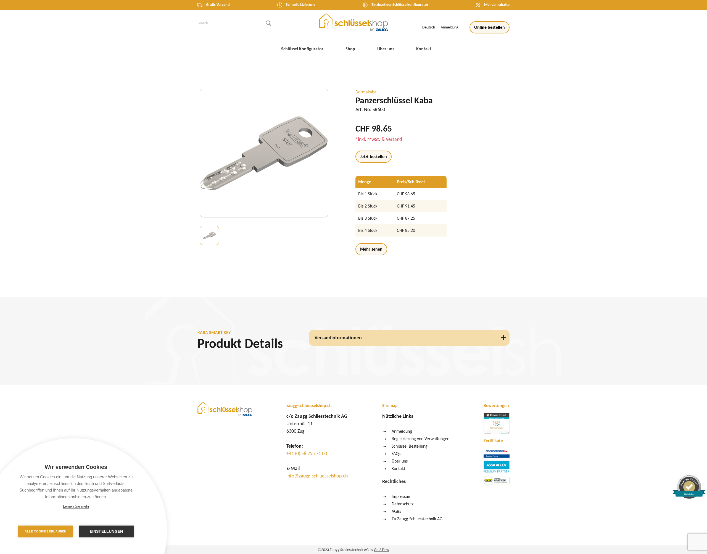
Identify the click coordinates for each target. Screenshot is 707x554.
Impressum (401, 496)
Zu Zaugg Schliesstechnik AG (417, 518)
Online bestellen (489, 27)
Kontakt (423, 48)
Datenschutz (402, 503)
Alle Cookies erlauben (45, 531)
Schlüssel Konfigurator (302, 48)
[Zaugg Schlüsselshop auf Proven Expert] (497, 424)
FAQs (396, 453)
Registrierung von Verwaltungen (420, 438)
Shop (350, 48)
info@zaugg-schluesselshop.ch (317, 476)
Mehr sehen (371, 249)
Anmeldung (449, 27)
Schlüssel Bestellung (410, 446)
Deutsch (428, 27)
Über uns (385, 48)
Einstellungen (106, 531)
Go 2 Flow (381, 549)
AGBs (396, 511)
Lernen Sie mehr (76, 506)
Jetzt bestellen (373, 156)
